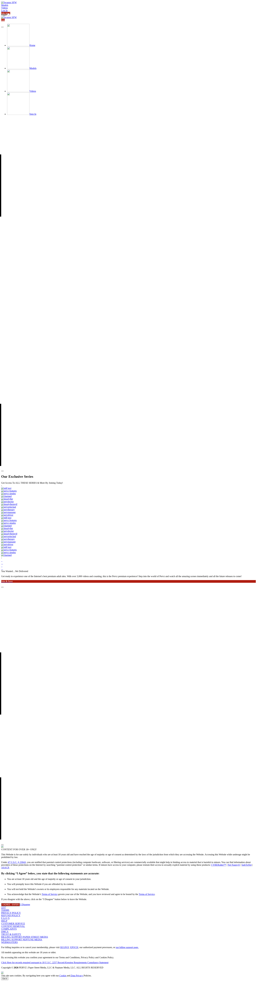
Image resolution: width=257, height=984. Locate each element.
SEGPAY (64, 947)
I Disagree (25, 904)
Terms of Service (50, 894)
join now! (5, 13)
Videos (4, 8)
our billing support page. (127, 947)
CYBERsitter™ (218, 865)
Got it (4, 978)
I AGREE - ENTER (10, 905)
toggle (4, 14)
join (3, 20)
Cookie (63, 975)
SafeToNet (247, 865)
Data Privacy (77, 975)
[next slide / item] (2, 844)
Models (4, 5)
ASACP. (5, 867)
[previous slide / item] (2, 27)
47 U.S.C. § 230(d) (17, 862)
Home (32, 45)
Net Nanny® (234, 865)
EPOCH (74, 947)
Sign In (32, 114)
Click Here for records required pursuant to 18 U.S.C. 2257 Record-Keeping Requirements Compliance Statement (54, 962)
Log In (4, 10)
